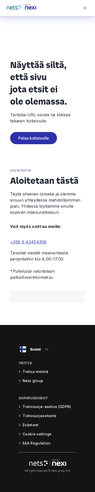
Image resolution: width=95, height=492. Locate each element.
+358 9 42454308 (28, 241)
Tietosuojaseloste (39, 416)
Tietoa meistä (35, 371)
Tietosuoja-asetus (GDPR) (47, 406)
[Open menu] (89, 8)
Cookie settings (37, 434)
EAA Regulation (36, 443)
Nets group (33, 381)
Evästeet (31, 425)
